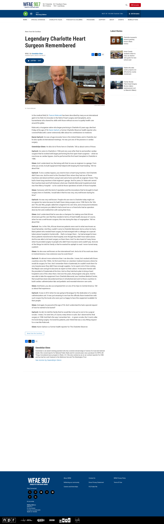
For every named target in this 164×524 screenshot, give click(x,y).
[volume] (31, 14)
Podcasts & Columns (74, 19)
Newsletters (133, 19)
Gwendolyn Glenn (37, 54)
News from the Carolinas (33, 32)
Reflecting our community (71, 482)
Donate (136, 5)
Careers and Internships (71, 486)
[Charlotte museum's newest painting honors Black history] (116, 40)
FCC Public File (93, 486)
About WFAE (67, 478)
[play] (25, 14)
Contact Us (92, 478)
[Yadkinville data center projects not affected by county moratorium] (116, 71)
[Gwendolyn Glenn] (29, 352)
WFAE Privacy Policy (120, 478)
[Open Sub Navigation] (28, 19)
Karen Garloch (54, 130)
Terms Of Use (118, 482)
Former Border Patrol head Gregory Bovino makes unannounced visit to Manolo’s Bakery (130, 86)
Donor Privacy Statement (96, 482)
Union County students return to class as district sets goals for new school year (130, 56)
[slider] (34, 14)
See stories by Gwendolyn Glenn (48, 360)
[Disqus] (82, 397)
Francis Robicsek (55, 115)
